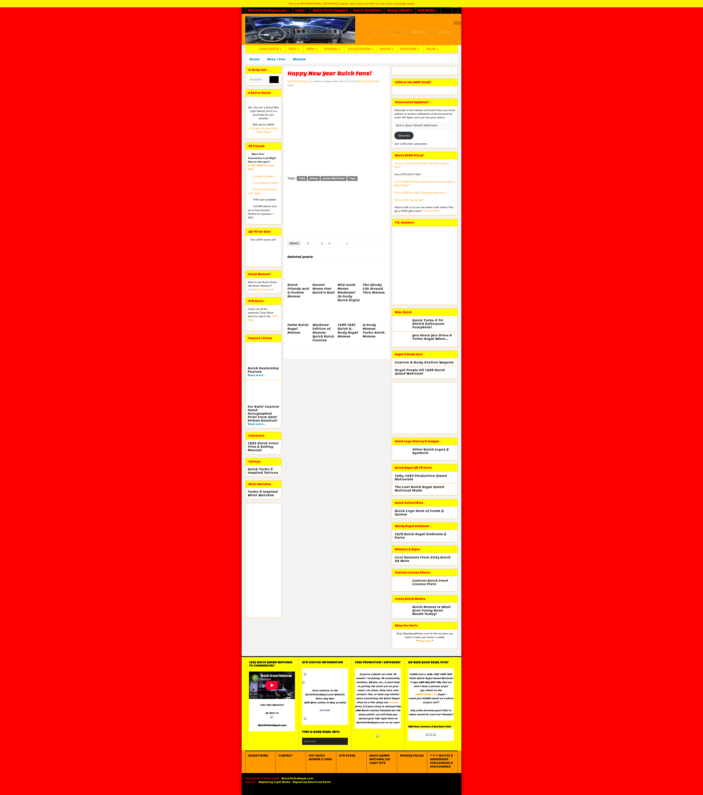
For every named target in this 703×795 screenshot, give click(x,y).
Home (254, 59)
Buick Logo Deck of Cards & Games (419, 512)
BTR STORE (347, 755)
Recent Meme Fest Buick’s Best (324, 289)
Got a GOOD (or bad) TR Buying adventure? (420, 192)
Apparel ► (333, 49)
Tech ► (294, 49)
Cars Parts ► (271, 49)
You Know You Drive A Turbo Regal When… (432, 337)
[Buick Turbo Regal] (300, 29)
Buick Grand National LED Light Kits (379, 759)
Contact (285, 755)
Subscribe (404, 135)
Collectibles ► (360, 49)
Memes (299, 59)
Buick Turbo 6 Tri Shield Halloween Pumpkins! (428, 324)
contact (394, 702)
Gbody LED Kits (399, 10)
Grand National (333, 178)
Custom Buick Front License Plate (430, 582)
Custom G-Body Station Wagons (424, 362)
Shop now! (425, 640)
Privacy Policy (412, 755)
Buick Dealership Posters (263, 370)
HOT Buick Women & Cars (320, 757)
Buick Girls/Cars (368, 10)
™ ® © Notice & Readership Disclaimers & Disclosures (441, 761)
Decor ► (387, 49)
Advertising (258, 755)
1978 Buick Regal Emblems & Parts (421, 535)
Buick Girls (260, 289)
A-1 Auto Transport (264, 176)
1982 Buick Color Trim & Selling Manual (263, 447)
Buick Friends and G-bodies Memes (298, 290)
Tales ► (432, 49)
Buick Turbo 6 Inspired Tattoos (263, 471)
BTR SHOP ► (428, 10)
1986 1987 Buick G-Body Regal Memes (348, 330)
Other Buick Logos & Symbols (430, 451)
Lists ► (301, 10)
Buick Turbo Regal (368, 81)
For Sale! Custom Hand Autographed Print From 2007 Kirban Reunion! (263, 413)
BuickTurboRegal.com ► (269, 10)
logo (352, 178)
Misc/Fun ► (410, 49)
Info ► (312, 49)
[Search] (274, 80)
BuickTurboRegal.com (300, 81)
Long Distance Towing (265, 182)
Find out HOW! (430, 210)
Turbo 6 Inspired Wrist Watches (263, 493)
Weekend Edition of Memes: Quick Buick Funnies (323, 332)
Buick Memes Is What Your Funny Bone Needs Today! (431, 610)
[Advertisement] (263, 560)
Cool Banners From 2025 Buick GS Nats (423, 559)
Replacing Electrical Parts (312, 782)
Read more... (256, 375)
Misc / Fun (276, 59)
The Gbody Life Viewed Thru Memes (374, 289)
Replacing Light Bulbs (274, 782)
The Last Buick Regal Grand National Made (419, 488)
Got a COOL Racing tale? (409, 199)
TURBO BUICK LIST (426, 694)
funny (314, 178)
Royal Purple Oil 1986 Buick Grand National (420, 371)
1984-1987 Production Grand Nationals (421, 477)
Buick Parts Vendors (330, 10)
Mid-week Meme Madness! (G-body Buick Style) (349, 292)
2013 (302, 178)
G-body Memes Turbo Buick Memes (374, 330)
